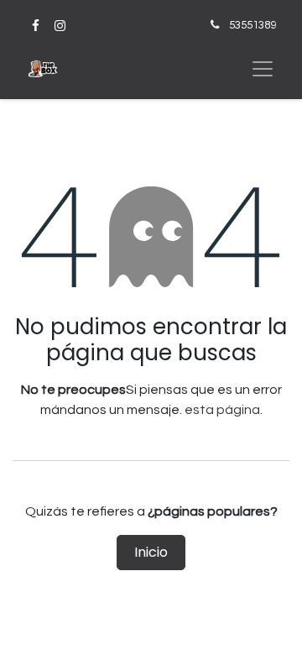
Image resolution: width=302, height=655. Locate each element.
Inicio (151, 552)
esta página (222, 410)
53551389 (252, 25)
